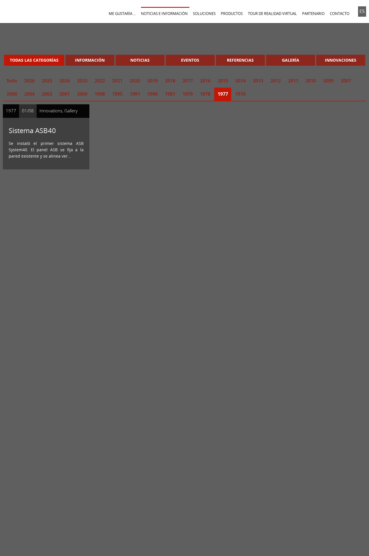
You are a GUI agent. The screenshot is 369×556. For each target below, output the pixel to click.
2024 (64, 80)
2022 (100, 80)
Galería (290, 60)
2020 (135, 80)
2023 (82, 80)
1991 (135, 94)
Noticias (140, 60)
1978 (205, 94)
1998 (100, 94)
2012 (275, 80)
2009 (328, 80)
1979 (187, 94)
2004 (29, 94)
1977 (223, 94)
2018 (170, 80)
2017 (187, 80)
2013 (258, 80)
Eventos (190, 60)
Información (90, 60)
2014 (240, 80)
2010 (311, 80)
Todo (11, 80)
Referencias (240, 60)
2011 (293, 80)
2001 (64, 94)
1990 (152, 94)
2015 (223, 80)
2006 (12, 94)
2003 (47, 94)
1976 (240, 94)
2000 (82, 94)
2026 (29, 80)
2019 (152, 80)
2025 (47, 80)
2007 (346, 80)
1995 (117, 94)
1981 (170, 94)
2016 (205, 80)
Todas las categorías (34, 60)
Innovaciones (340, 60)
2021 (117, 80)
